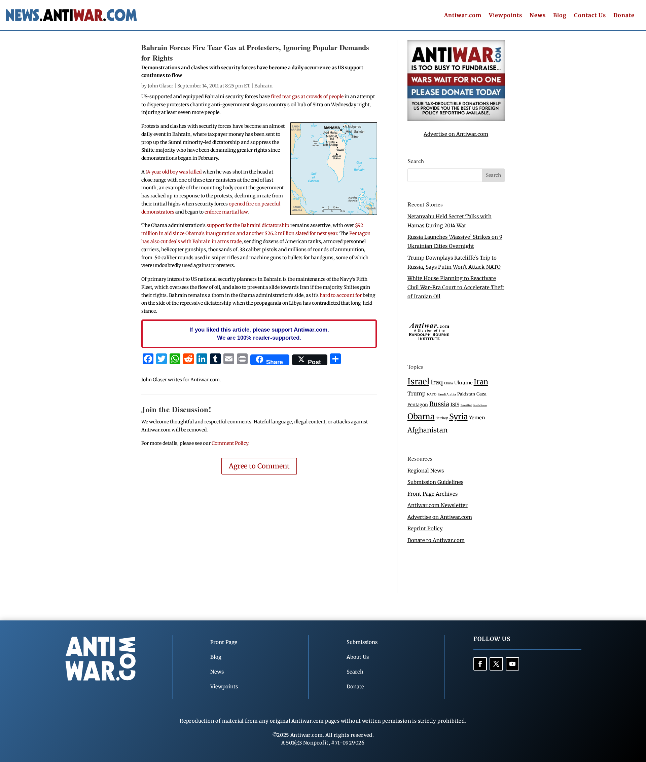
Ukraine (463, 383)
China (448, 383)
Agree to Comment (259, 466)
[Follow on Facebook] (480, 664)
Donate (624, 15)
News (538, 15)
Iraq (437, 382)
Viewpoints (505, 15)
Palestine (466, 405)
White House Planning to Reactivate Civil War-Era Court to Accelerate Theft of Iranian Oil (455, 287)
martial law (235, 212)
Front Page (223, 642)
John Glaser (160, 86)
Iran (481, 381)
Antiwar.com (462, 15)
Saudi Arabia (447, 394)
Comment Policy (230, 443)
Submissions (362, 642)
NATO (431, 394)
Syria (458, 416)
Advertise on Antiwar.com (456, 134)
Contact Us (590, 15)
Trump (416, 393)
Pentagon (417, 405)
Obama (421, 416)
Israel (418, 381)
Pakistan (466, 393)
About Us (358, 657)
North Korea (480, 405)
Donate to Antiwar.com (436, 540)
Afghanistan (427, 430)
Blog (560, 15)
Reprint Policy (425, 528)
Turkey (442, 418)
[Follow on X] (496, 664)
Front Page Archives (432, 494)
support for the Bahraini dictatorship (248, 225)
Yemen (477, 418)
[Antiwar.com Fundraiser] (456, 119)
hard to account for (341, 295)
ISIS (455, 405)
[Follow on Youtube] (512, 664)
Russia (439, 404)
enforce (213, 212)
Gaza (481, 393)
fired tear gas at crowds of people (307, 96)
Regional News (425, 470)
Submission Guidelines (435, 482)
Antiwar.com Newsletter (437, 505)
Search (355, 672)
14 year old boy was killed (174, 172)
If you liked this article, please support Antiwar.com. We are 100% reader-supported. (259, 333)
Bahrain (263, 86)
